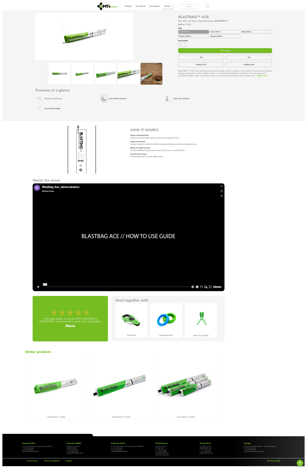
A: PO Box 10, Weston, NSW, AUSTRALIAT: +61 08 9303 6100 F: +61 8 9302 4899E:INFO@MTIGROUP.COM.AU (75, 450)
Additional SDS (249, 65)
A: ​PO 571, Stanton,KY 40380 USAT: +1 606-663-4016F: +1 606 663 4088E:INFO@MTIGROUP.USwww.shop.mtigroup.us (162, 451)
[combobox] (189, 6)
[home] (107, 6)
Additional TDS (201, 65)
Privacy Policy (32, 461)
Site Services (141, 6)
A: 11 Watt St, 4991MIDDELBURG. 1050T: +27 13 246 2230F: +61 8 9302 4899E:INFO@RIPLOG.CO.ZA (206, 450)
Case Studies (154, 6)
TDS (201, 57)
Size (180, 28)
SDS (249, 57)
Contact (167, 6)
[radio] (193, 32)
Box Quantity (183, 41)
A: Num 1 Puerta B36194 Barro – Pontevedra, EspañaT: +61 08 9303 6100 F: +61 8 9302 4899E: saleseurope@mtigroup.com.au (260, 449)
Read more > (262, 75)
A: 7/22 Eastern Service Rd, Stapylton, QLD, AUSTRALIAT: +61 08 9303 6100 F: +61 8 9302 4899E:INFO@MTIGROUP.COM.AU (127, 449)
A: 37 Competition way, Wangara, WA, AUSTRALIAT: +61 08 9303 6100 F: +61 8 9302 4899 (37, 449)
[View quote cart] (300, 463)
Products (128, 6)
